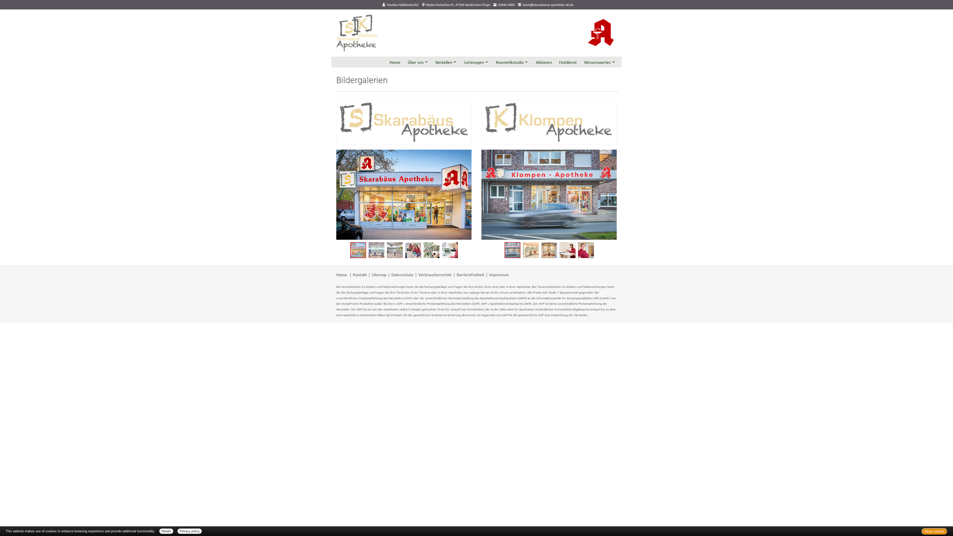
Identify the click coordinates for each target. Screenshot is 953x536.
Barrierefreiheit (470, 274)
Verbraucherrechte (435, 274)
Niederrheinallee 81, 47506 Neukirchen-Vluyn (458, 4)
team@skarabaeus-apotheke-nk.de (548, 4)
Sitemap (379, 274)
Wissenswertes (597, 62)
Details (166, 531)
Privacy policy (189, 531)
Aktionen (544, 62)
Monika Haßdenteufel (402, 4)
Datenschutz (402, 274)
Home (395, 62)
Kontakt (360, 274)
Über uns (416, 62)
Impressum (499, 274)
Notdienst (568, 62)
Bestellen (444, 62)
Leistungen (474, 62)
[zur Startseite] (357, 33)
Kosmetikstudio (510, 62)
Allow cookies (934, 531)
